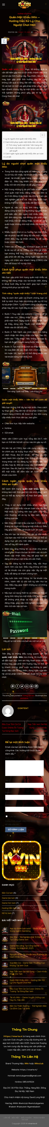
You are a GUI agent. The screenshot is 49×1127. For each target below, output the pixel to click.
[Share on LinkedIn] (36, 686)
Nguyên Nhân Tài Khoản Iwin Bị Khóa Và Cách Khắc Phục (28, 955)
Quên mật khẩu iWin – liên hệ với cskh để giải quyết (26, 149)
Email (8, 792)
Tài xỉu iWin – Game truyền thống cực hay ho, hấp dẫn (27, 998)
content (37, 32)
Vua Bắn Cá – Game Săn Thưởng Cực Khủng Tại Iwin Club (27, 964)
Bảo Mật (15, 1118)
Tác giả (25, 1120)
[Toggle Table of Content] (41, 135)
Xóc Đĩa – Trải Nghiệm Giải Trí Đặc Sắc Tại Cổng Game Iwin (27, 938)
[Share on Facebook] (17, 686)
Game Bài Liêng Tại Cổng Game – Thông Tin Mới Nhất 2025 (25, 946)
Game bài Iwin (8, 898)
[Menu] (3, 4)
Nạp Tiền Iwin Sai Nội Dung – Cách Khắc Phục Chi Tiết (37, 727)
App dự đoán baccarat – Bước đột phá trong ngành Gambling (28, 929)
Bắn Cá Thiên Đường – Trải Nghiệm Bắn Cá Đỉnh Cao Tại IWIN (28, 1007)
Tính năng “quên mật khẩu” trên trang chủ (25, 145)
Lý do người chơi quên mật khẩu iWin (21, 139)
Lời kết (8, 157)
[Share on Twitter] (22, 686)
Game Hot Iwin (9, 903)
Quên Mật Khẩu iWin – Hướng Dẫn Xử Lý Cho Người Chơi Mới (27, 981)
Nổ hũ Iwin (6, 913)
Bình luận (10, 758)
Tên (7, 780)
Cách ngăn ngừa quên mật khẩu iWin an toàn (24, 153)
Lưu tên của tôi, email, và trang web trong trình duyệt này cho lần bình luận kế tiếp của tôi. (24, 820)
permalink (24, 698)
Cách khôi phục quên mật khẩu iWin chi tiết (23, 142)
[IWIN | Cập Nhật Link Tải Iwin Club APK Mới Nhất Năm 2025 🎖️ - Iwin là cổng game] (24, 4)
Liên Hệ (7, 1118)
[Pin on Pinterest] (31, 686)
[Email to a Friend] (27, 686)
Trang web (10, 804)
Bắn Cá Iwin (7, 892)
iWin (44, 92)
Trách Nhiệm (39, 1118)
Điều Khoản (26, 1118)
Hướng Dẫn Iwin (24, 14)
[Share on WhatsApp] (13, 686)
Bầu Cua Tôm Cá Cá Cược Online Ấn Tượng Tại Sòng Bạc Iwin (12, 727)
